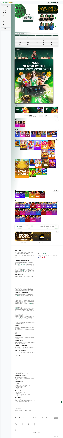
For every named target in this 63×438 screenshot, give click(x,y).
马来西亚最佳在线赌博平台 (20, 318)
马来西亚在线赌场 (29, 303)
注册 (52, 2)
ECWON (31, 271)
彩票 (15, 430)
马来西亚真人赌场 (24, 270)
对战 (15, 429)
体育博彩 (16, 424)
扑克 (15, 428)
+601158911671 (44, 253)
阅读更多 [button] (16, 257)
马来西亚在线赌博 (17, 295)
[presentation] (56, 120)
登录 (48, 2)
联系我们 (29, 424)
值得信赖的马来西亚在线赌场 (21, 264)
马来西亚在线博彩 (17, 308)
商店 (34, 424)
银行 (22, 424)
